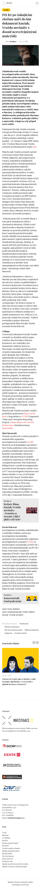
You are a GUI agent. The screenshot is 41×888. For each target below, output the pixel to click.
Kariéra (5, 840)
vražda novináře (21, 633)
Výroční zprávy (8, 856)
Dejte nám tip (7, 859)
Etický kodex (7, 853)
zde (34, 147)
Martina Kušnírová (32, 630)
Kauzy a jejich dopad (10, 843)
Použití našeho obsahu (11, 848)
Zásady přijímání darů (10, 851)
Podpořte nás (7, 861)
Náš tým (5, 835)
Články (6, 10)
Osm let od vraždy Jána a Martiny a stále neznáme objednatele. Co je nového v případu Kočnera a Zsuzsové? (19, 681)
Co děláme (6, 838)
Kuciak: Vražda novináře (13, 630)
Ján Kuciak (24, 624)
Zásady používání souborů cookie (15, 864)
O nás (4, 833)
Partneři (5, 846)
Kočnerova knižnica (12, 627)
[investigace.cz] (8, 3)
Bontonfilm (7, 428)
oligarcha (8, 633)
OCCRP (24, 416)
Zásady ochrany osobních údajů (14, 867)
